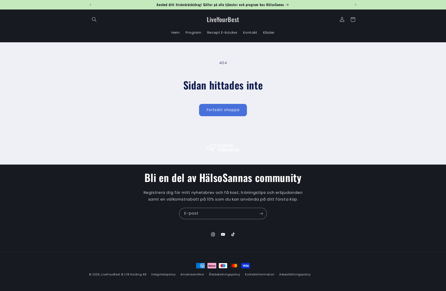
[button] (94, 19)
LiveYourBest (110, 274)
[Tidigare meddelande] (90, 4)
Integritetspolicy (163, 274)
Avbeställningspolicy (295, 274)
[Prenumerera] (261, 213)
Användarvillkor (192, 274)
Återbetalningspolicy (224, 274)
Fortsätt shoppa (223, 109)
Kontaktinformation (259, 274)
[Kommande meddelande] (356, 4)
